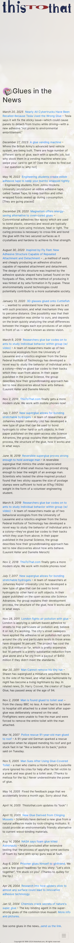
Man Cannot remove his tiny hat (42, 669)
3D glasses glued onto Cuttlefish (48, 301)
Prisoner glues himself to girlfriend (42, 863)
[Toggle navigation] (64, 935)
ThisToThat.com (30, 399)
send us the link (51, 926)
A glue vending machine (45, 142)
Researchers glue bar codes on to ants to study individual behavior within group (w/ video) (35, 344)
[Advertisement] (37, 50)
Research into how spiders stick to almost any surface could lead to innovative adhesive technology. (35, 890)
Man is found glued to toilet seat (42, 700)
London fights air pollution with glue (44, 618)
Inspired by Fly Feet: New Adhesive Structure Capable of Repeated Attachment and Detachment (31, 254)
